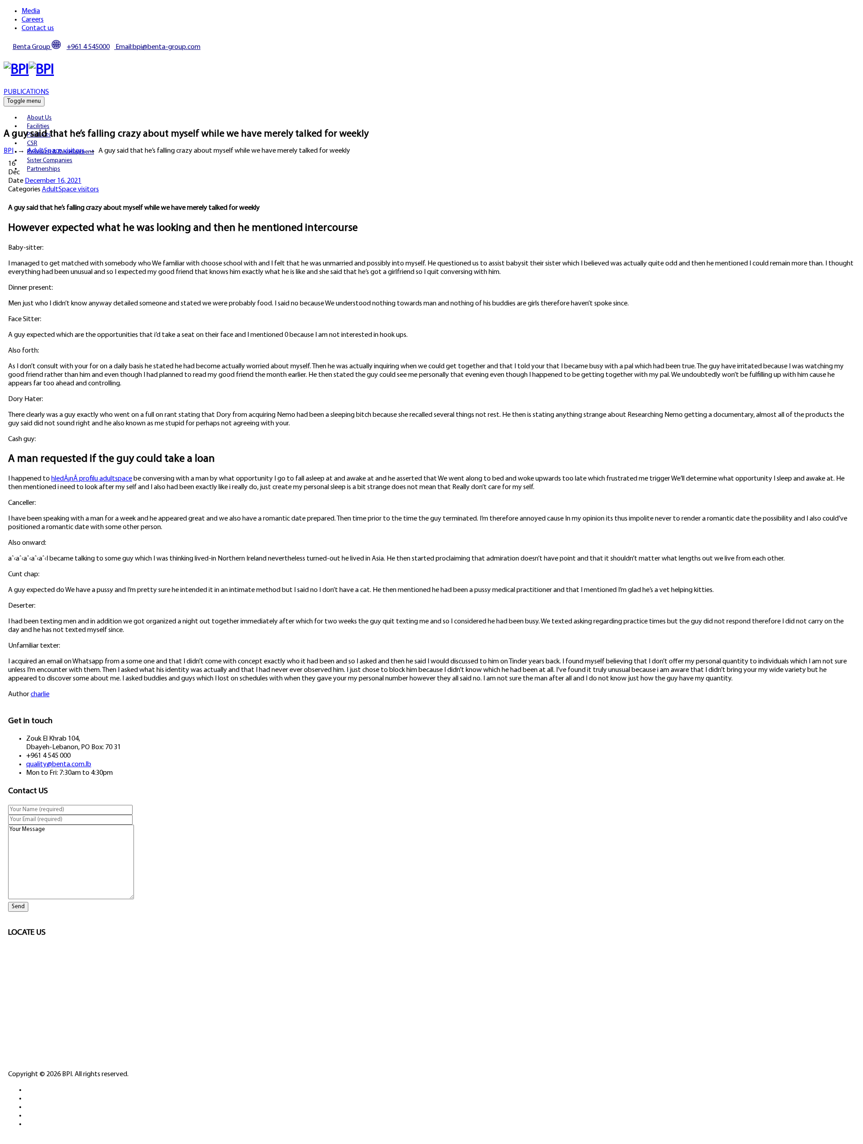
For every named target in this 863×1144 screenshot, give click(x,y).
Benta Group (32, 47)
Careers (33, 19)
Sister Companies (49, 160)
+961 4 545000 (88, 47)
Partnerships (43, 169)
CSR (32, 143)
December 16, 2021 (53, 181)
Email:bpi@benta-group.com (157, 47)
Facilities (38, 126)
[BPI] (29, 70)
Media (31, 11)
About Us (39, 118)
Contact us (38, 28)
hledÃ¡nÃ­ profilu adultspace (91, 478)
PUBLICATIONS (26, 92)
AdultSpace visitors (70, 189)
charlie (40, 694)
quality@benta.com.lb (58, 764)
